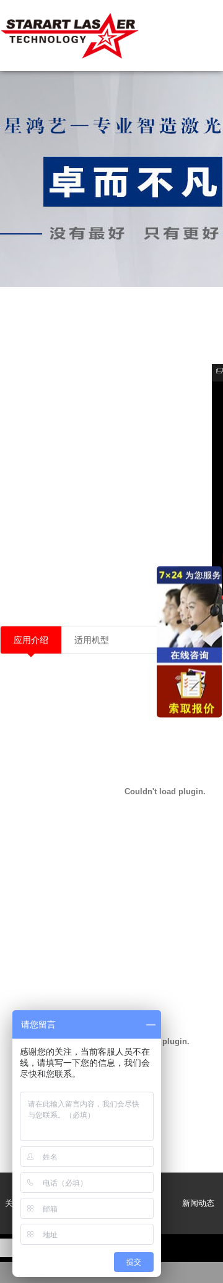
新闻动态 (198, 1203)
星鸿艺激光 (71, 35)
